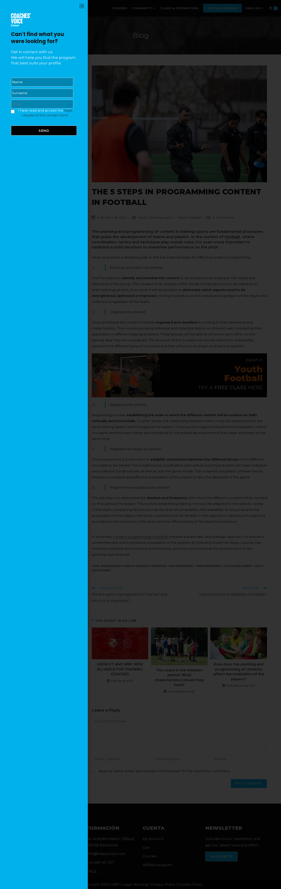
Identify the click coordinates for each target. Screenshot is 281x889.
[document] (140, 444)
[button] (81, 6)
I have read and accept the (45, 112)
